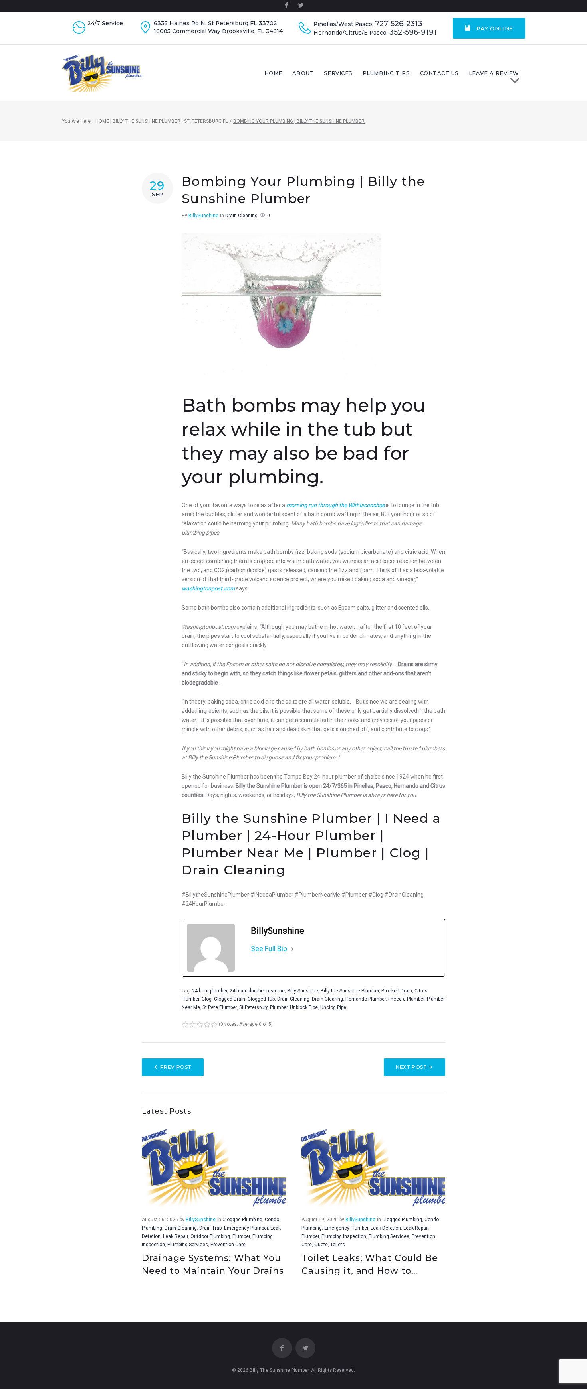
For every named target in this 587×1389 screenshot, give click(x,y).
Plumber (241, 1236)
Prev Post (176, 1067)
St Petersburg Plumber (263, 1007)
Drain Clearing (327, 999)
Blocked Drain (396, 991)
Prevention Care (228, 1244)
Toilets (337, 1244)
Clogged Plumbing (242, 1219)
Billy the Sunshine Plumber (350, 991)
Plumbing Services (187, 1244)
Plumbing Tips (386, 73)
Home (273, 73)
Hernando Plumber (365, 999)
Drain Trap (210, 1228)
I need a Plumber (406, 999)
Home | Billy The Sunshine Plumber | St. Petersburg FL (161, 121)
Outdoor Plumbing (210, 1236)
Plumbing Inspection (343, 1236)
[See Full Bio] (292, 949)
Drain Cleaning (241, 215)
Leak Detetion (386, 1228)
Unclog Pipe (333, 1007)
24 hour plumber (209, 991)
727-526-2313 (398, 24)
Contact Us (439, 73)
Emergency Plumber (246, 1228)
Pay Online (494, 28)
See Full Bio (269, 948)
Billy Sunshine (302, 991)
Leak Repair (175, 1236)
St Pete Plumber (219, 1007)
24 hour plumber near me (257, 991)
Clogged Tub (261, 999)
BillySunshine (203, 215)
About (303, 73)
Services (338, 73)
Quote (321, 1244)
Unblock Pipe (304, 1007)
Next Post (411, 1067)
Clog (207, 999)
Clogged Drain (229, 999)
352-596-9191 (413, 32)
